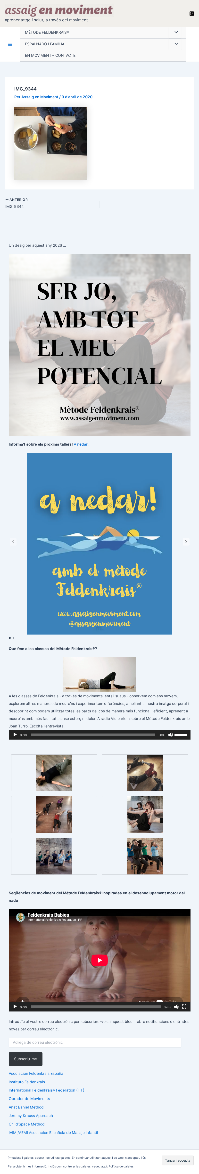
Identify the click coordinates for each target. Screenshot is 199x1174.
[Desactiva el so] (170, 734)
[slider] (181, 734)
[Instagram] (191, 13)
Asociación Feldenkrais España (36, 1073)
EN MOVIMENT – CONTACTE (50, 55)
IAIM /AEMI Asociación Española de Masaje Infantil (53, 1132)
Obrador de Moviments (29, 1098)
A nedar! (81, 444)
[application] (100, 735)
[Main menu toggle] (10, 44)
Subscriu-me (25, 1059)
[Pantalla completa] (184, 1006)
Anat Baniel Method (26, 1107)
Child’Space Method (27, 1124)
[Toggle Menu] (175, 32)
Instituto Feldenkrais (27, 1082)
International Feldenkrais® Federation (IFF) (46, 1090)
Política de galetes (120, 1166)
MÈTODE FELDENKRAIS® (47, 32)
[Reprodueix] (15, 734)
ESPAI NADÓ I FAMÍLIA (44, 44)
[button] (186, 542)
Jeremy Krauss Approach (31, 1115)
